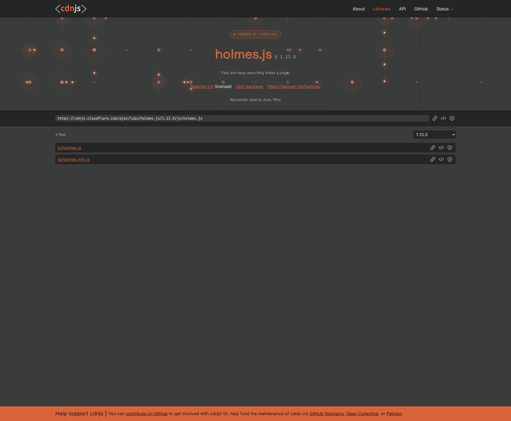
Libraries (381, 8)
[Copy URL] (435, 118)
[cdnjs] (70, 9)
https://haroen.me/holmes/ (294, 86)
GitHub (421, 8)
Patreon (394, 413)
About (359, 8)
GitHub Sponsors (327, 413)
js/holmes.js (69, 147)
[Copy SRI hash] (452, 118)
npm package (249, 86)
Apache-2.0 (202, 86)
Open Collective (362, 413)
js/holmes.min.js (73, 159)
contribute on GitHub (147, 413)
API (402, 8)
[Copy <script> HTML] (443, 118)
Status (442, 8)
